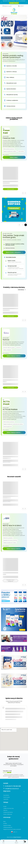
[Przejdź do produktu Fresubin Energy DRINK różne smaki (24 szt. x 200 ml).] (10, 174)
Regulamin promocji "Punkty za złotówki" (12, 829)
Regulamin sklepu (7, 825)
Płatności (5, 810)
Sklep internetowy (13, 837)
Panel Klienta (6, 795)
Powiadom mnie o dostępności (10, 580)
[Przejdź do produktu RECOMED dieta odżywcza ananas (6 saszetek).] (10, 449)
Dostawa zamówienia (8, 812)
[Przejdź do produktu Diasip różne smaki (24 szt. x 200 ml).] (10, 373)
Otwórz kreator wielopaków (13, 252)
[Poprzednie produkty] (23, 193)
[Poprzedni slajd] (19, 225)
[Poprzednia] (1, 2)
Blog (4, 821)
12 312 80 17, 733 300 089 (13, 786)
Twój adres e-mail (7, 770)
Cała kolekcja (21, 289)
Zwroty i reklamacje (7, 814)
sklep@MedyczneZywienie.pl (12, 788)
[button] (14, 791)
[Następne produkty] (25, 193)
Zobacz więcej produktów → (14, 355)
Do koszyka (10, 465)
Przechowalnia (6, 797)
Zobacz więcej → (14, 157)
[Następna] (26, 2)
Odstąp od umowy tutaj (8, 808)
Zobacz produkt (10, 189)
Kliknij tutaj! (14, 3)
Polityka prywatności (7, 827)
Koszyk (4, 806)
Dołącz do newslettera (9, 772)
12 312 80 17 (22, 5)
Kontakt (5, 823)
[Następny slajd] (25, 225)
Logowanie (5, 799)
